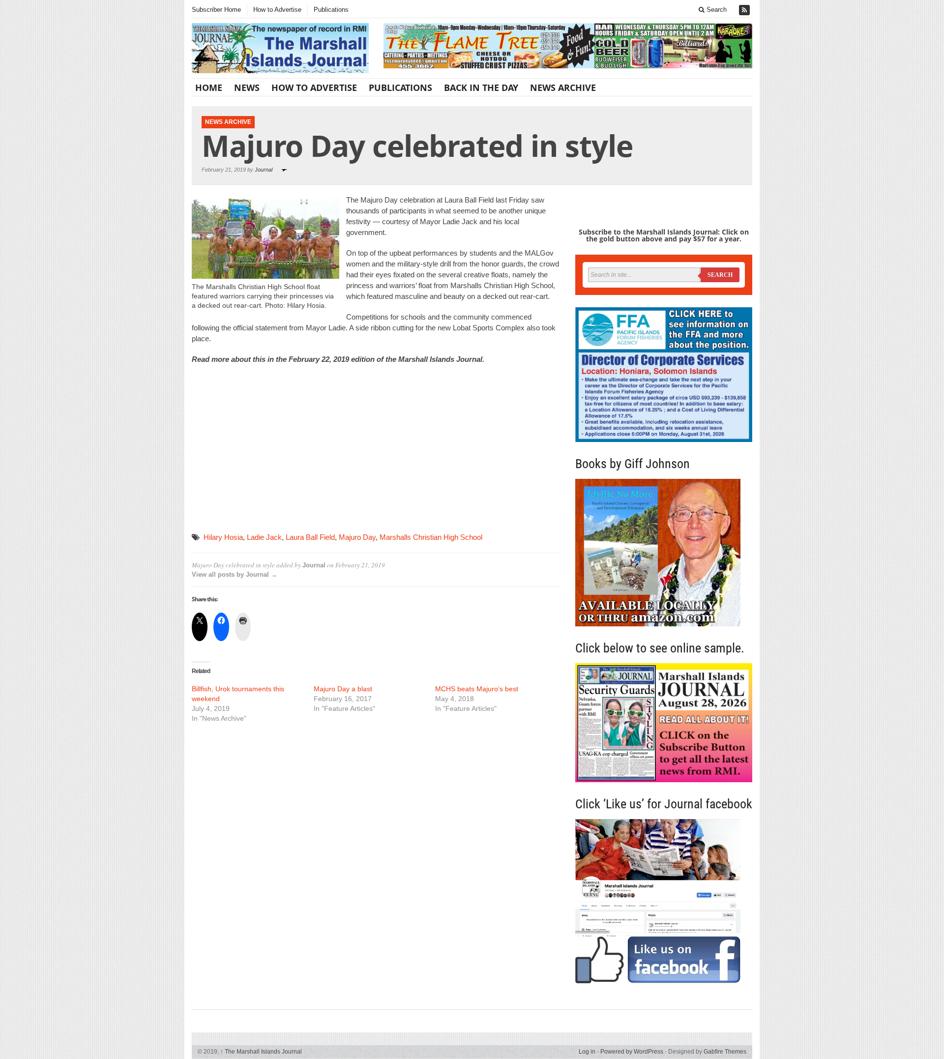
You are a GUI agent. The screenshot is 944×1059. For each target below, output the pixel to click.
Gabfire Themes (725, 1051)
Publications (331, 9)
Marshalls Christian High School (431, 537)
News (247, 87)
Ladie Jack (264, 537)
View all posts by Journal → (234, 574)
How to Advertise (277, 9)
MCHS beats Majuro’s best (476, 689)
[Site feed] (745, 10)
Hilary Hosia (223, 537)
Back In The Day (481, 87)
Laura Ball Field (310, 537)
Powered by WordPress (631, 1051)
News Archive (563, 87)
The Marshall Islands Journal (261, 1051)
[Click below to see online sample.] (663, 722)
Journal (263, 170)
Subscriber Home (216, 9)
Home (208, 87)
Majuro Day (357, 537)
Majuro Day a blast (343, 689)
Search (716, 9)
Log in (587, 1051)
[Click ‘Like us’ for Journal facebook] (663, 901)
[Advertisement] (265, 457)
